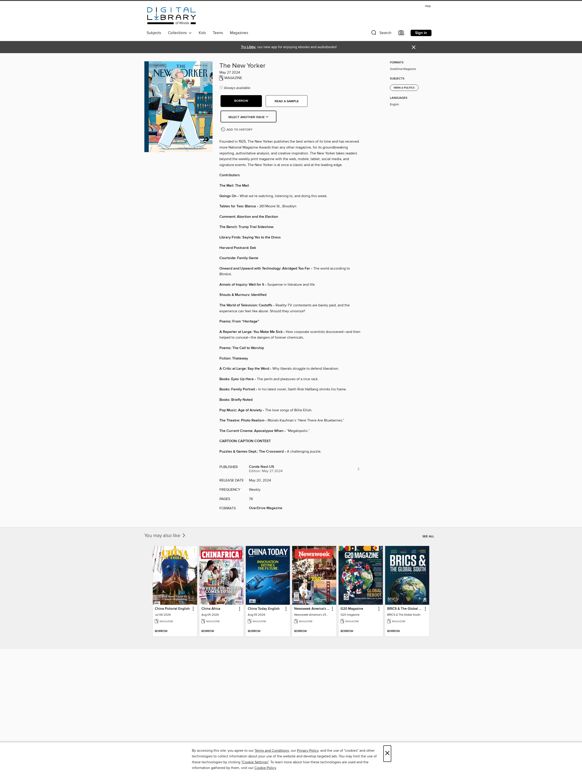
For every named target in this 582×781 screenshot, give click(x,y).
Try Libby (248, 47)
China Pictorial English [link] (172, 609)
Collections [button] (178, 32)
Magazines (239, 32)
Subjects (154, 32)
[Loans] (401, 33)
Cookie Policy (265, 768)
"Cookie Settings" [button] (254, 762)
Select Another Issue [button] (247, 117)
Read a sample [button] (287, 101)
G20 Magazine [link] (352, 609)
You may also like (162, 536)
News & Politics (404, 87)
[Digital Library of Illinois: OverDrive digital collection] (171, 15)
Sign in (421, 32)
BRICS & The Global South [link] (405, 609)
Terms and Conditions (272, 750)
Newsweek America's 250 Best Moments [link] (312, 609)
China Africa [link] (210, 609)
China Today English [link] (264, 609)
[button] (381, 33)
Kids (202, 32)
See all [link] (428, 536)
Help (428, 6)
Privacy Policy (308, 750)
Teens (218, 32)
